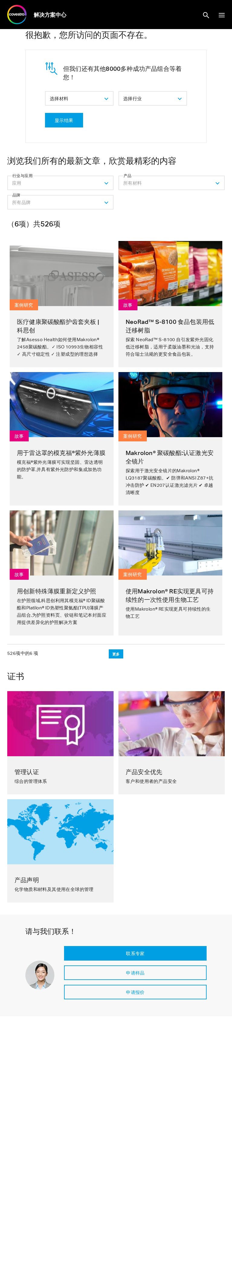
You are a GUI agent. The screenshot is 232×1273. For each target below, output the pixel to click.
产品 (128, 175)
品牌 (16, 195)
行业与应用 (22, 175)
